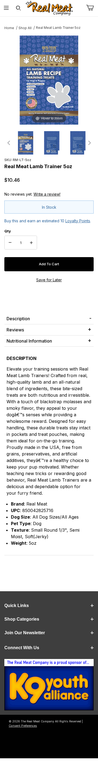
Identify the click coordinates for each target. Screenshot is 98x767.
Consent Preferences (23, 726)
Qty (7, 231)
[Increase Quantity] (31, 242)
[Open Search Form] (18, 8)
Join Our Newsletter (24, 632)
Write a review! (46, 194)
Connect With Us (21, 647)
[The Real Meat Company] (49, 8)
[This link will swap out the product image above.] (49, 79)
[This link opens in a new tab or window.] (49, 686)
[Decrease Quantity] (10, 242)
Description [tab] (18, 318)
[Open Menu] (6, 8)
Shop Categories (21, 619)
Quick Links (16, 605)
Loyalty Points (77, 220)
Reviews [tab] (15, 329)
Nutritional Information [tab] (29, 341)
